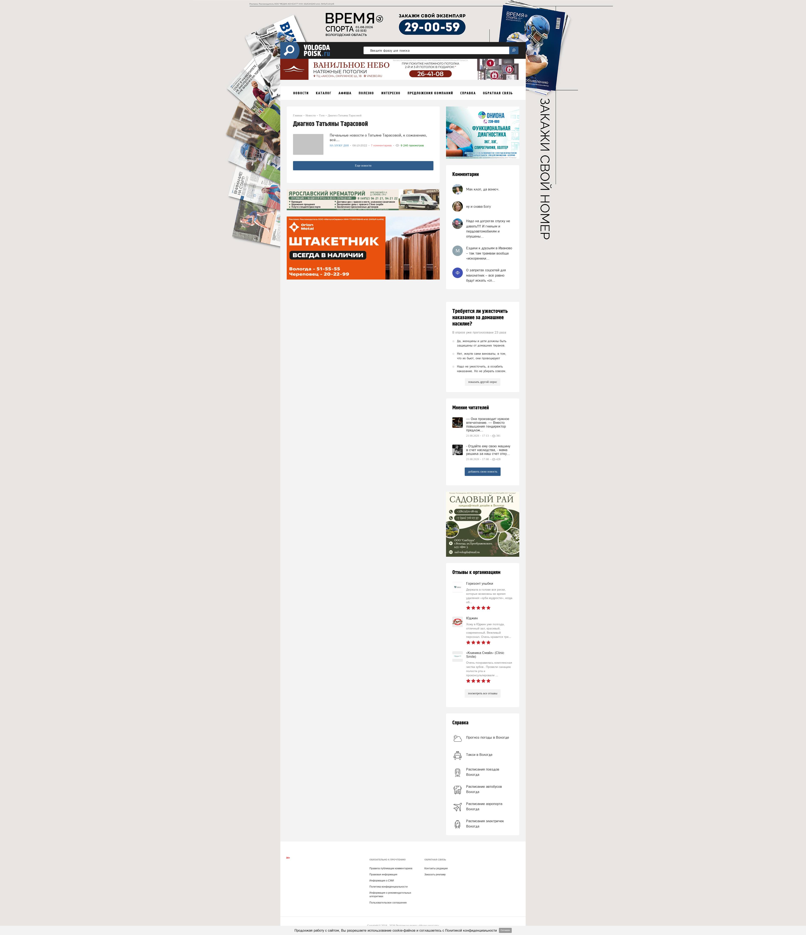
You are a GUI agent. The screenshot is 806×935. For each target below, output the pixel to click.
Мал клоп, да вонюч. (482, 189)
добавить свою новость (482, 471)
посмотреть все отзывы (482, 693)
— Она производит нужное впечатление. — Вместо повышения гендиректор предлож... (487, 424)
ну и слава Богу (478, 206)
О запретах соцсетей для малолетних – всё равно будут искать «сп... (486, 275)
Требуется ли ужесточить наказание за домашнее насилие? (480, 317)
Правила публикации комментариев (390, 868)
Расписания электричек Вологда (485, 823)
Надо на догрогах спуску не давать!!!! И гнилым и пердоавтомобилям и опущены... (488, 228)
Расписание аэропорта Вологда (484, 806)
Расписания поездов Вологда (482, 771)
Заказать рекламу (435, 874)
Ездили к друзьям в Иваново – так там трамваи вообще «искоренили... (489, 253)
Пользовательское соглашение (388, 902)
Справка (460, 723)
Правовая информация (383, 874)
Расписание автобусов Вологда (484, 789)
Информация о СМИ (381, 880)
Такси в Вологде (479, 754)
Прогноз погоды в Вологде (487, 737)
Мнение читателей (470, 408)
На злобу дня (339, 145)
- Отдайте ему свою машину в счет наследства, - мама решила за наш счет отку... (488, 450)
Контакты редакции (436, 868)
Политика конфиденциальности (388, 886)
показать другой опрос (482, 381)
